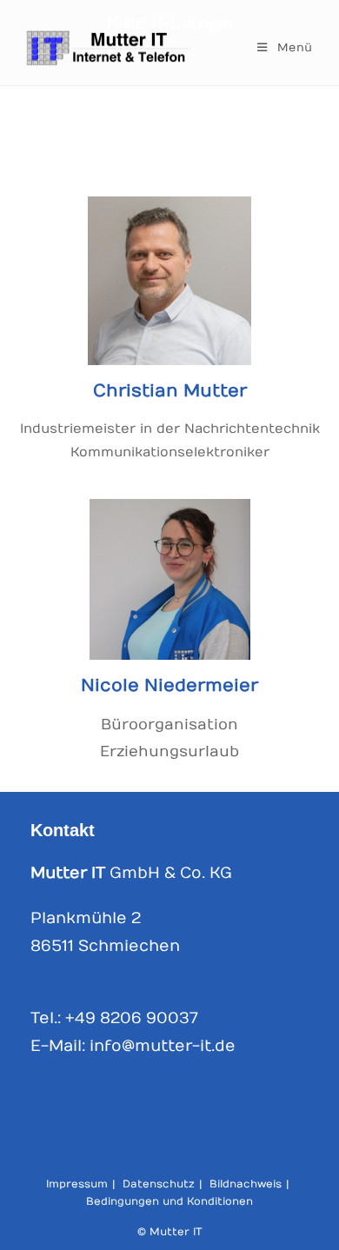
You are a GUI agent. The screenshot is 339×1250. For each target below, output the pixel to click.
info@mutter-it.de (163, 1046)
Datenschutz (159, 1184)
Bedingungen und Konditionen (169, 1201)
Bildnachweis (245, 1184)
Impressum (77, 1184)
